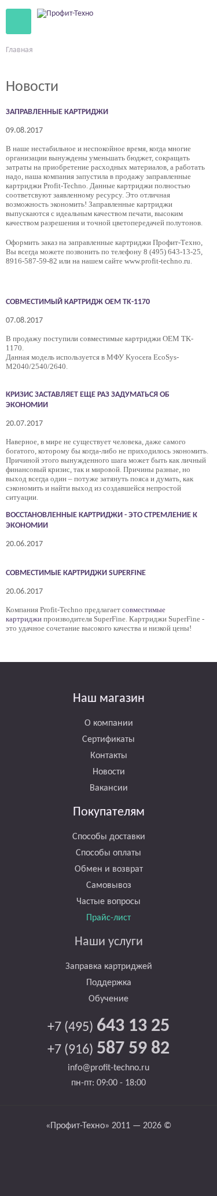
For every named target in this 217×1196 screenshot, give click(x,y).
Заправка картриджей (108, 966)
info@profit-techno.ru (108, 1068)
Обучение (108, 999)
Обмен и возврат (109, 869)
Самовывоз (108, 885)
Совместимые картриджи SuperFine (76, 573)
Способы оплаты (108, 853)
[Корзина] (170, 21)
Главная (19, 50)
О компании (108, 723)
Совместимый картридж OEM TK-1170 (78, 302)
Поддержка (108, 982)
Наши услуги (109, 942)
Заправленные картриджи (57, 112)
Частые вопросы (108, 901)
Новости (109, 772)
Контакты (108, 755)
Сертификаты (108, 739)
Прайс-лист (108, 918)
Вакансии (109, 788)
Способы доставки (108, 837)
